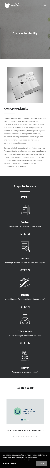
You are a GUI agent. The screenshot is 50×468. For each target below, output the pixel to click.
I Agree (41, 463)
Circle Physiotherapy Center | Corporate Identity (25, 430)
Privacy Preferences (9, 463)
